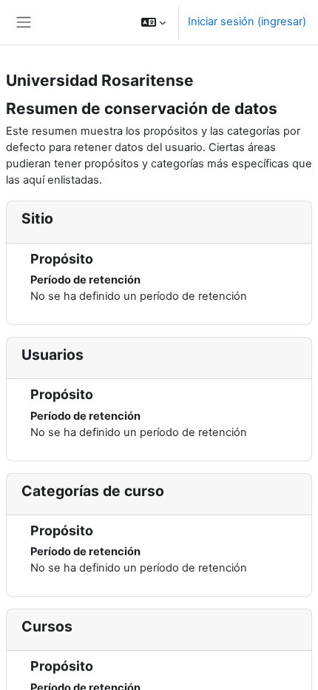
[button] (153, 22)
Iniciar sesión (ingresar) (247, 21)
